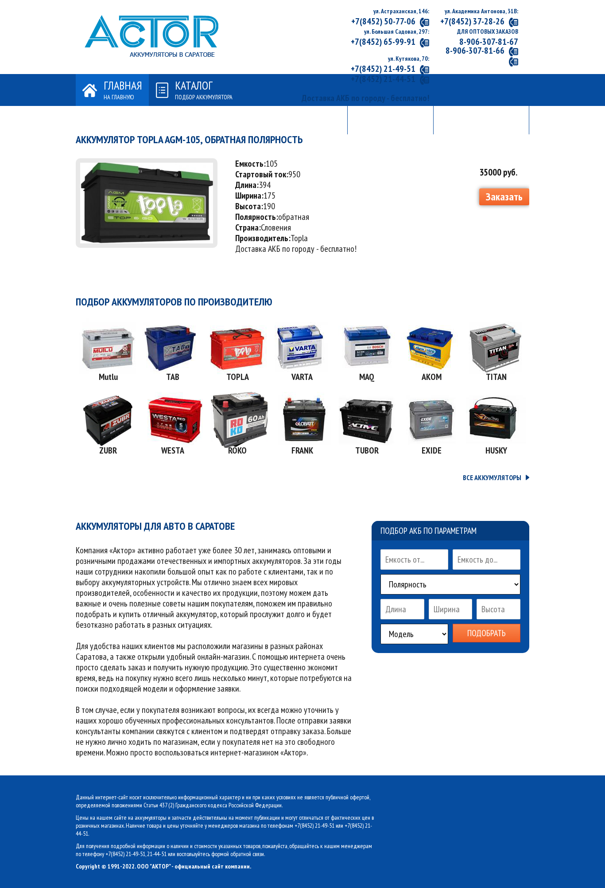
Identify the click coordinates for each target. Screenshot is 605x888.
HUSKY (496, 450)
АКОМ (432, 377)
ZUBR (108, 450)
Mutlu (108, 377)
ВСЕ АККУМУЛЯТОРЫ (492, 477)
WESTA (172, 450)
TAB (172, 377)
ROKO (237, 450)
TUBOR (367, 450)
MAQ (366, 377)
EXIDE (432, 450)
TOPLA (237, 377)
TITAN (496, 377)
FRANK (302, 450)
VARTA (302, 377)
